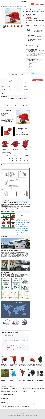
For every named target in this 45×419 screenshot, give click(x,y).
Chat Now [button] (35, 18)
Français (16, 412)
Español (10, 412)
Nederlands (29, 412)
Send (8, 347)
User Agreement (27, 415)
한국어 (34, 412)
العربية (32, 412)
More (1, 407)
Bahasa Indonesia (25, 413)
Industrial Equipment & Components (7, 6)
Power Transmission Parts (16, 6)
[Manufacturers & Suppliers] (22, 1)
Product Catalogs (13, 386)
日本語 (37, 412)
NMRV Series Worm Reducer (15, 391)
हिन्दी (39, 412)
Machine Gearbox (4, 406)
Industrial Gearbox (25, 6)
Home (1, 6)
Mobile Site (21, 411)
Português (13, 412)
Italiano (23, 412)
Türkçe (18, 413)
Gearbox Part (21, 404)
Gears (34, 391)
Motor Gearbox (26, 404)
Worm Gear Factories (4, 404)
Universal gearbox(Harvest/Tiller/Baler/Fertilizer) (27, 388)
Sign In (27, 68)
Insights (24, 411)
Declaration (31, 415)
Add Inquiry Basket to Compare (13, 28)
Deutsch (26, 412)
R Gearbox (31, 404)
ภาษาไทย (42, 412)
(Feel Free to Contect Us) (22, 202)
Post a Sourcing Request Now (11, 349)
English (7, 412)
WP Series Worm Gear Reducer (5, 391)
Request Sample (41, 20)
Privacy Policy (35, 415)
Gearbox (21, 6)
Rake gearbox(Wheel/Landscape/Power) (38, 388)
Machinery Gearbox (11, 406)
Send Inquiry (29, 18)
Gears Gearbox (17, 406)
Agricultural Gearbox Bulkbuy (25, 406)
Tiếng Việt (21, 413)
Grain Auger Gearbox (14, 388)
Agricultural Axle (24, 391)
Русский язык (19, 412)
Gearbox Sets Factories (38, 404)
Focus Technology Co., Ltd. (17, 415)
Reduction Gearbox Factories (13, 404)
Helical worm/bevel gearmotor (5, 388)
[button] (27, 74)
